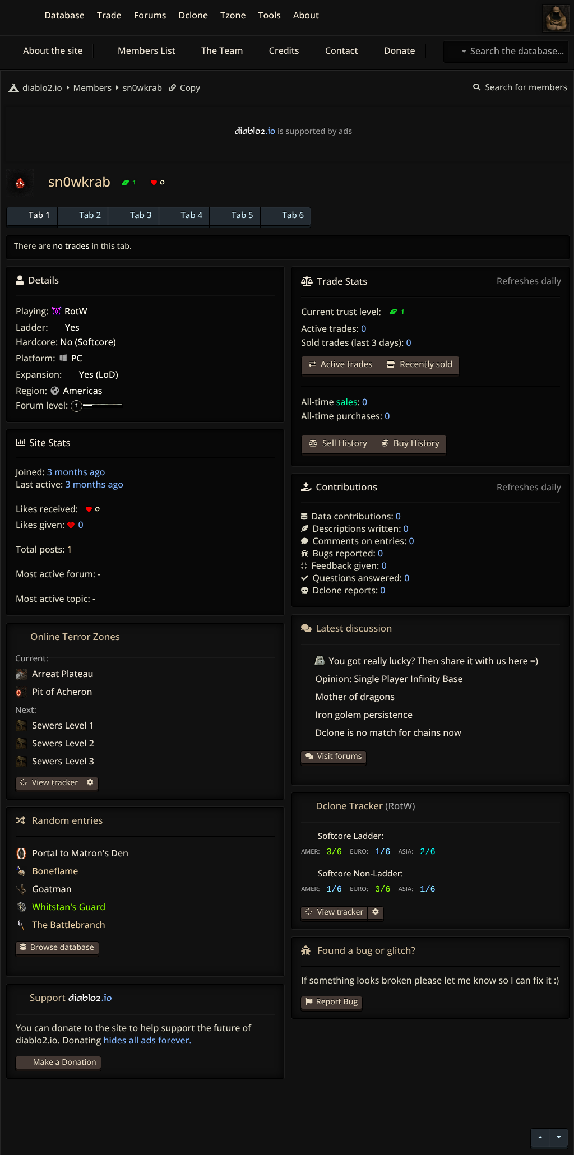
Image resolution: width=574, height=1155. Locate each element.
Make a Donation (64, 1062)
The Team (221, 50)
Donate (398, 50)
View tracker (54, 782)
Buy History (415, 443)
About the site (52, 50)
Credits (283, 50)
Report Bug (337, 1001)
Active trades (345, 364)
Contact (340, 50)
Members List (145, 50)
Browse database (62, 947)
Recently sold (424, 364)
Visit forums (339, 756)
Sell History (343, 443)
